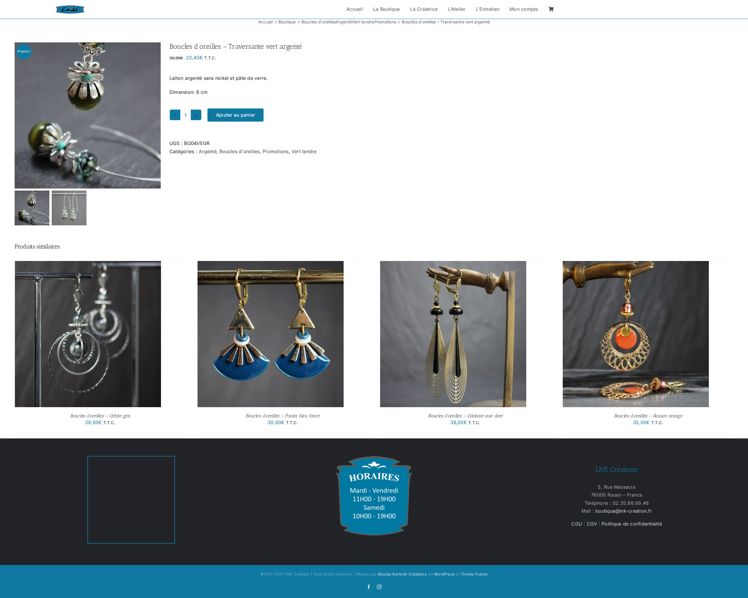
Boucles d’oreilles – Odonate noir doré (465, 416)
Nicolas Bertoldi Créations (402, 574)
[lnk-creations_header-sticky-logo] (70, 8)
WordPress (444, 574)
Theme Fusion (474, 574)
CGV (592, 524)
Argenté (208, 151)
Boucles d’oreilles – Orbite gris (100, 416)
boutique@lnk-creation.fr (623, 511)
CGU (576, 524)
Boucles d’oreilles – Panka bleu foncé (282, 416)
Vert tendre (304, 151)
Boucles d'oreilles (239, 151)
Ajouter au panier (235, 115)
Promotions (275, 151)
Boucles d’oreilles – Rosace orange (648, 416)
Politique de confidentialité (632, 524)
